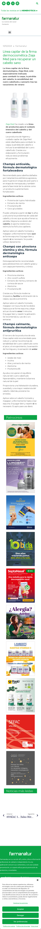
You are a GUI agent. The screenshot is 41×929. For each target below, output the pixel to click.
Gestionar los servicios (20, 903)
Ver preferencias (20, 921)
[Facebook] (4, 3)
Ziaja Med (10, 124)
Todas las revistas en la (19, 10)
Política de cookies (9, 926)
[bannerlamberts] (20, 439)
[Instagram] (13, 3)
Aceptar (20, 909)
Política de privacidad (23, 926)
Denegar (20, 915)
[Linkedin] (17, 3)
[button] (37, 880)
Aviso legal (34, 926)
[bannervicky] (20, 768)
